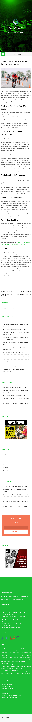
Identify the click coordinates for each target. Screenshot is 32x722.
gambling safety (23, 655)
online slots (28, 664)
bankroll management (6, 648)
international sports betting (25, 657)
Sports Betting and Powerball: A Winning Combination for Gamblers (8, 293)
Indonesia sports (16, 657)
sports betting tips (15, 673)
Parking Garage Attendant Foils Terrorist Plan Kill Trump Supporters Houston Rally (14, 613)
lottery (13, 659)
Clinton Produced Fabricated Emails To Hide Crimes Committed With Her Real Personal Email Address (13, 617)
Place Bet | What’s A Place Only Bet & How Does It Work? (15, 486)
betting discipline (18, 650)
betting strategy (8, 652)
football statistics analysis (5, 655)
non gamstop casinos (10, 661)
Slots (4, 464)
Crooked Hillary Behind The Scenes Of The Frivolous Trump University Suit (15, 693)
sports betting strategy (5, 673)
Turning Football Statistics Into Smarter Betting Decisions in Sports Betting (15, 391)
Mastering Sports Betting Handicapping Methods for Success (24, 293)
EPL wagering (3, 654)
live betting (9, 659)
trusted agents (27, 673)
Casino (4, 454)
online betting (17, 661)
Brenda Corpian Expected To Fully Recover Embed (13, 695)
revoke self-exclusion (18, 668)
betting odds (24, 650)
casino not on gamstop (16, 652)
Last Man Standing (6, 686)
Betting (23, 648)
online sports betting (8, 666)
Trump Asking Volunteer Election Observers (12, 620)
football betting (24, 654)
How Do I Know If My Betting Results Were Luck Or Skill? (15, 498)
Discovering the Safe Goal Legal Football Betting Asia (14, 366)
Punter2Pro (8, 481)
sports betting (11, 671)
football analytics (18, 654)
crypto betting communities (26, 652)
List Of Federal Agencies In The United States (12, 623)
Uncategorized (6, 470)
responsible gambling (21, 666)
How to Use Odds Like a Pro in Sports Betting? (13, 352)
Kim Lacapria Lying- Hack (7, 621)
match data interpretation (20, 659)
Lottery (4, 457)
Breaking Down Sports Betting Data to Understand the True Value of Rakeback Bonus (15, 404)
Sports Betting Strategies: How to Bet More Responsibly (15, 321)
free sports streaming (15, 655)
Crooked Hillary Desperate (8, 684)
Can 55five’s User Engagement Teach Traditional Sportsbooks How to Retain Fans (16, 399)
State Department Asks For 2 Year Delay (11, 611)
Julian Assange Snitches (7, 688)
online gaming (12, 664)
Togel (22, 673)
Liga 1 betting (3, 659)
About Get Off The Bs (7, 625)
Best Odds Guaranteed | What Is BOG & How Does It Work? (15, 494)
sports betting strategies (23, 671)
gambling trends (9, 657)
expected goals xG (10, 654)
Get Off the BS (17, 54)
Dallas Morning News (7, 690)
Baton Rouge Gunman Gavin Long (9, 609)
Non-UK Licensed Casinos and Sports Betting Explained (14, 329)
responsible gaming (10, 668)
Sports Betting (6, 467)
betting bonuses (11, 650)
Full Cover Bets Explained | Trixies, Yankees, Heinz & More (15, 506)
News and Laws (6, 461)
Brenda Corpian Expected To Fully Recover (11, 627)
